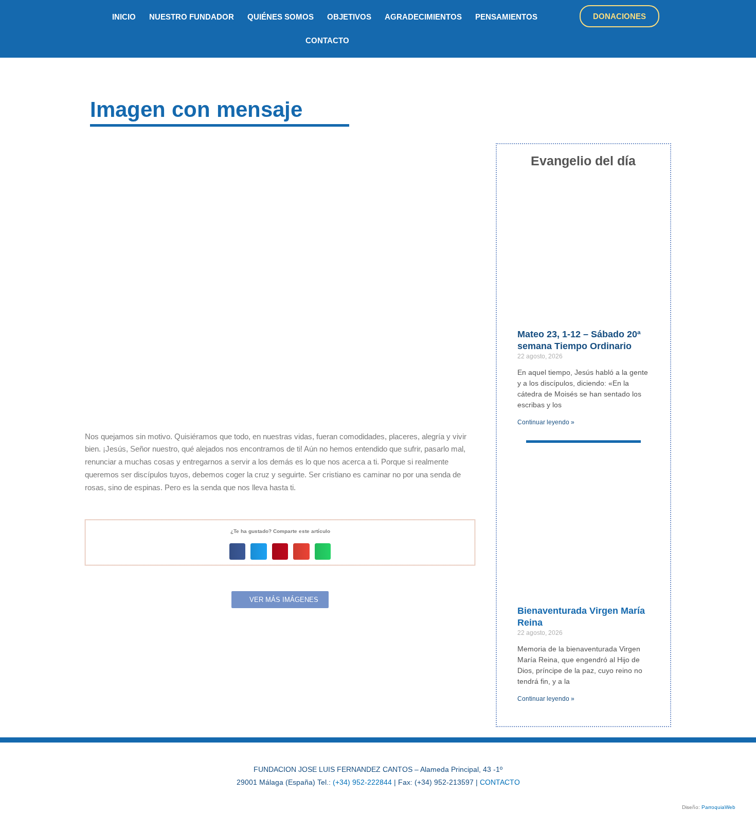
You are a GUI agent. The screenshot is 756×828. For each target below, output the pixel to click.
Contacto (327, 40)
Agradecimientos (423, 16)
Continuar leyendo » (545, 422)
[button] (237, 551)
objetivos (349, 16)
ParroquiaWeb (718, 807)
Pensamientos (506, 16)
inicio (124, 16)
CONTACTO (500, 782)
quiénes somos (280, 16)
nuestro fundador (191, 16)
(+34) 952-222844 (362, 782)
